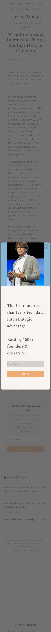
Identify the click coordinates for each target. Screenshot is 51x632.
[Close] (45, 246)
